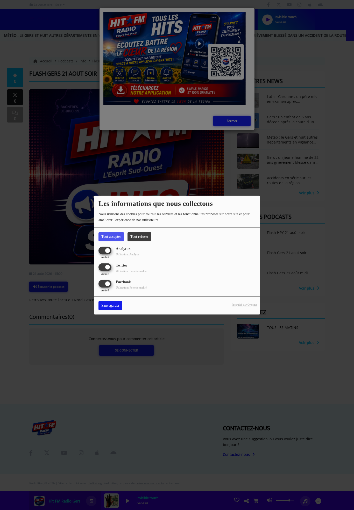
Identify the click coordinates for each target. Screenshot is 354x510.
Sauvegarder (110, 305)
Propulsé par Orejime (244, 304)
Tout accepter (111, 237)
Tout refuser (139, 237)
